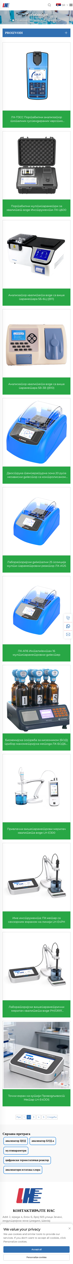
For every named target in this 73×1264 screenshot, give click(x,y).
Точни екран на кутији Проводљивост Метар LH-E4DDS (36, 1097)
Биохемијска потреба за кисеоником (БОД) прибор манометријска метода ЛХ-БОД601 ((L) (37, 742)
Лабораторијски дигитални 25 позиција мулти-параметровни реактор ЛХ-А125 (36, 563)
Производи (53, 20)
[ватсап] (68, 626)
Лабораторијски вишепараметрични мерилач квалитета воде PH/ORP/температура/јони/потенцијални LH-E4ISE (37, 1009)
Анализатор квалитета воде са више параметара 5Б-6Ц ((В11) (36, 297)
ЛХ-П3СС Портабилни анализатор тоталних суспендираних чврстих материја (36, 119)
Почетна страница (28, 20)
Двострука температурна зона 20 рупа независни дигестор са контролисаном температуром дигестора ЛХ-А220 (36, 475)
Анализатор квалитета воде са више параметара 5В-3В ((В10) (36, 385)
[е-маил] (68, 634)
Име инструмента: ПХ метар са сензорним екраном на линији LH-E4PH (36, 919)
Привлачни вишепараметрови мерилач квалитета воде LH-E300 (36, 830)
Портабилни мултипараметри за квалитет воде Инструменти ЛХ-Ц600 (36, 207)
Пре (18, 1117)
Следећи (52, 1117)
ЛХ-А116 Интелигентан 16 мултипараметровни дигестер (36, 652)
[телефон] (68, 618)
